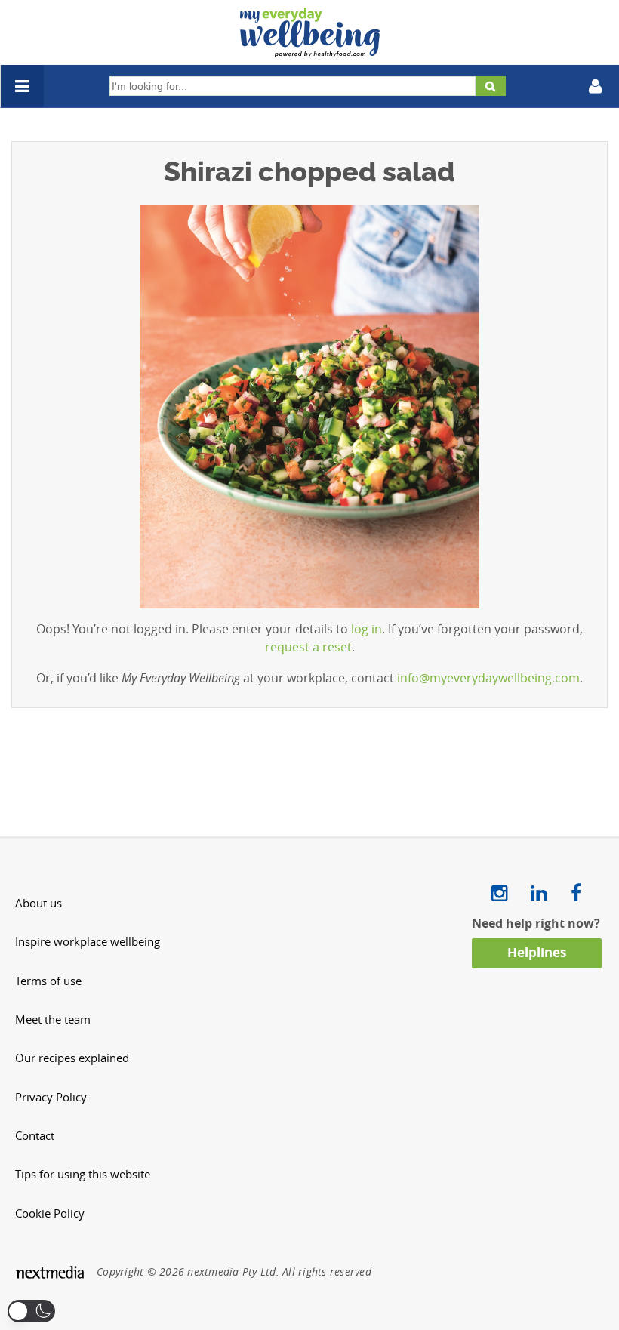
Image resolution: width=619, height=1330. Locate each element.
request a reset (308, 647)
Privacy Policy (51, 1097)
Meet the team (53, 1019)
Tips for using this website (82, 1174)
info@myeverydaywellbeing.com (488, 678)
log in (366, 628)
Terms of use (48, 981)
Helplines (536, 952)
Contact (34, 1135)
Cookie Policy (50, 1213)
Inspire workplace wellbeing (87, 941)
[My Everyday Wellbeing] (310, 48)
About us (38, 903)
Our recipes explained (72, 1058)
